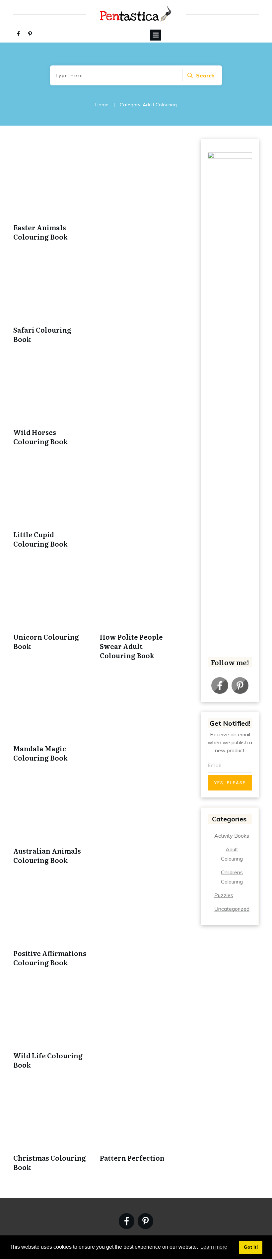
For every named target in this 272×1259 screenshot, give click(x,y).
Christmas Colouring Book (49, 1162)
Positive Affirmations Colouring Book (49, 957)
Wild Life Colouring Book (48, 1060)
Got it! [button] (251, 1247)
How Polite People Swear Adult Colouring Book (131, 646)
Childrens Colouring (232, 877)
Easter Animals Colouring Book (40, 232)
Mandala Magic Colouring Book (40, 753)
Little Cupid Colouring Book (40, 539)
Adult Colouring (232, 854)
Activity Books (231, 835)
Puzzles (223, 895)
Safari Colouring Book (42, 334)
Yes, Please (230, 782)
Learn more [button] (213, 1247)
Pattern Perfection (132, 1158)
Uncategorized (231, 908)
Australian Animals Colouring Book (47, 855)
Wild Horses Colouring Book (40, 436)
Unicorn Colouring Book (46, 641)
